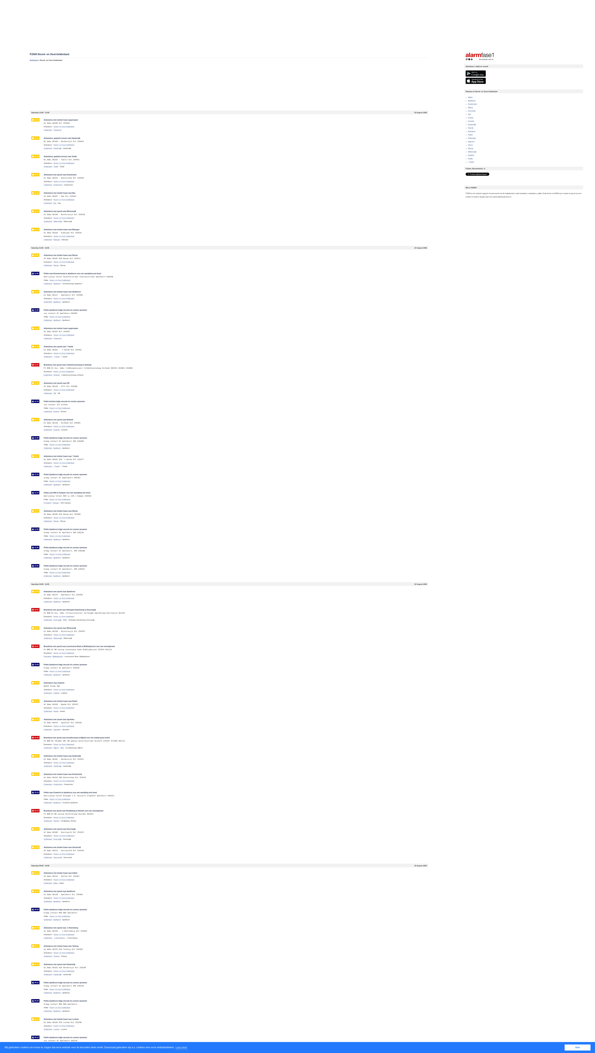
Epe (469, 114)
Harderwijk (472, 124)
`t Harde (471, 162)
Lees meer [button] (181, 1047)
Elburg (470, 107)
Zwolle (470, 158)
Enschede (472, 111)
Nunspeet (471, 131)
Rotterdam (472, 138)
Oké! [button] (577, 1047)
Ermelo (470, 118)
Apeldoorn (472, 101)
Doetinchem (472, 104)
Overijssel (47, 503)
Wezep (470, 148)
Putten (470, 135)
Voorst (470, 145)
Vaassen (471, 141)
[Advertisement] (123, 86)
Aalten (470, 97)
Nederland (34, 60)
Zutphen (471, 155)
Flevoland (47, 656)
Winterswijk (472, 152)
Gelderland (48, 130)
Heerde (471, 128)
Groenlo (471, 121)
